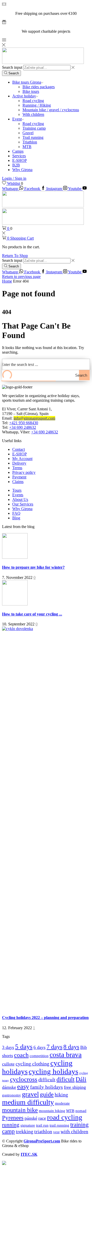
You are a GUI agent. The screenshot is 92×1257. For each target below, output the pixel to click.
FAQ (16, 513)
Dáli (81, 1079)
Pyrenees (13, 1118)
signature (27, 1125)
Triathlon (29, 142)
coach (21, 1055)
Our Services (22, 504)
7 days (54, 1046)
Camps (18, 151)
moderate (62, 1103)
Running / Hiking (36, 105)
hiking (61, 1094)
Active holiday (24, 96)
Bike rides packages (38, 87)
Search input (12, 67)
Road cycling (33, 100)
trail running (59, 1125)
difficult (46, 1079)
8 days (71, 1046)
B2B (16, 165)
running (10, 1125)
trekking (24, 1131)
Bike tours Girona (26, 82)
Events (17, 495)
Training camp (34, 128)
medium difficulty (28, 1102)
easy (23, 1086)
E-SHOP (19, 160)
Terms (17, 468)
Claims (18, 481)
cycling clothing (32, 1064)
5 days (23, 1046)
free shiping (75, 1087)
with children (74, 1131)
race (42, 1118)
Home (7, 281)
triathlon (43, 1131)
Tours (16, 490)
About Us (20, 499)
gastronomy (11, 1095)
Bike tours (30, 91)
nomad (80, 1110)
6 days (39, 1047)
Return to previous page (21, 276)
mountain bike (20, 1109)
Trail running (32, 137)
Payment (19, 477)
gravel (30, 1094)
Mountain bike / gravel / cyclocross (50, 110)
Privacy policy (24, 472)
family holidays (46, 1087)
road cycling (64, 1117)
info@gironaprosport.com (34, 418)
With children (33, 114)
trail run (42, 1125)
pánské (31, 1118)
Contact (18, 449)
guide (47, 1094)
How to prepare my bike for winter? (33, 567)
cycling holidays (53, 1071)
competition (39, 1055)
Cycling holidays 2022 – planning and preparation (45, 1017)
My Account (22, 458)
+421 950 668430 (23, 423)
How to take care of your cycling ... (32, 614)
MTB (26, 146)
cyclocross (23, 1079)
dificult (65, 1079)
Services (19, 156)
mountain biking (52, 1110)
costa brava (66, 1055)
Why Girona (22, 169)
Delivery (19, 463)
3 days (8, 1047)
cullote (8, 1064)
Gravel (27, 133)
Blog (16, 518)
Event (17, 119)
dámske (9, 1087)
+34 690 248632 (22, 427)
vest (56, 1132)
